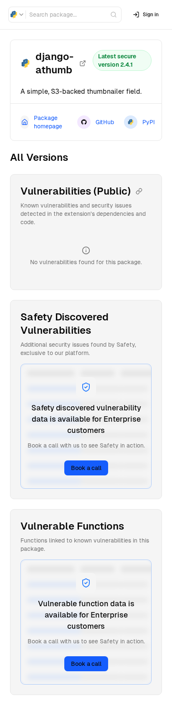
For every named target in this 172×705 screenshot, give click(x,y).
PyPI (148, 122)
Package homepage (48, 122)
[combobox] (17, 14)
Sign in (151, 15)
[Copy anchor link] (139, 191)
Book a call (86, 468)
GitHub (105, 122)
